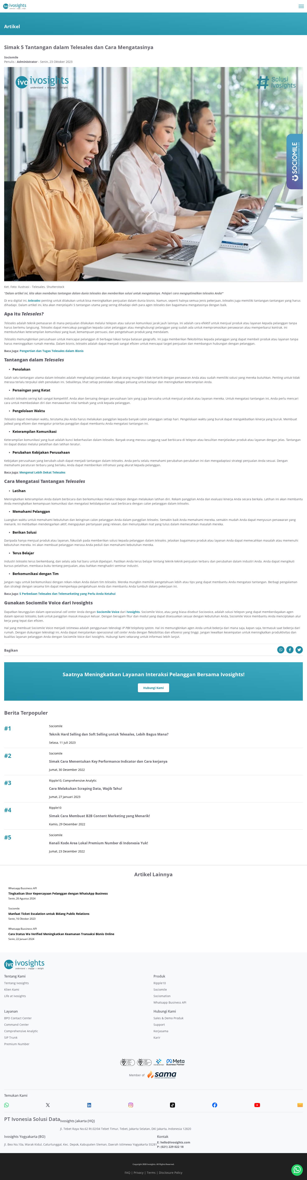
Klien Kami (11, 989)
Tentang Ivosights (16, 983)
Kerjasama (161, 1031)
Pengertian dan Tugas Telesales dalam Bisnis (52, 351)
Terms (151, 1173)
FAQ (127, 1173)
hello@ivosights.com (175, 1142)
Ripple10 (160, 983)
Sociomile (160, 989)
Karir (157, 1037)
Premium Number (16, 1044)
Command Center (16, 1025)
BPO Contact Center (18, 1018)
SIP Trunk (10, 1037)
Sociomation (162, 996)
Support (159, 1025)
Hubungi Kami (153, 688)
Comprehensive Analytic (21, 1031)
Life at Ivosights (15, 996)
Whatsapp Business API (170, 1002)
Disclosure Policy (170, 1173)
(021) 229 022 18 (172, 1147)
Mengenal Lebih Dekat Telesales (42, 472)
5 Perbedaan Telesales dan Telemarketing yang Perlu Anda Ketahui (67, 594)
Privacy (138, 1173)
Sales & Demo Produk (168, 1018)
